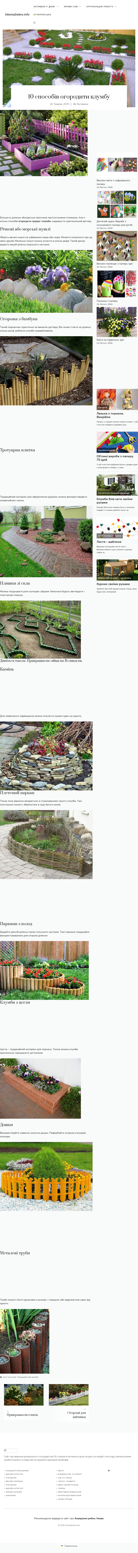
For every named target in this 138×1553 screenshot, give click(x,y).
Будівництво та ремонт (70, 1474)
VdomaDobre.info (72, 1525)
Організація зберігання (69, 1496)
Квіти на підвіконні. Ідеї (110, 339)
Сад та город (65, 1478)
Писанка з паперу (107, 301)
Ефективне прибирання (69, 1492)
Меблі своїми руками (68, 1485)
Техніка (61, 1488)
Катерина (82, 104)
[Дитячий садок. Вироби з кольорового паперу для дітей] (117, 205)
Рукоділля (11, 1478)
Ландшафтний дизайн (27, 1377)
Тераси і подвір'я (66, 1481)
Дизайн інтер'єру (14, 1474)
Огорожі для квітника (76, 1415)
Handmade (11, 1496)
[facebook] (109, 1470)
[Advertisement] (46, 196)
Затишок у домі (44, 6)
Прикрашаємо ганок (22, 1415)
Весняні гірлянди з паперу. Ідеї (115, 263)
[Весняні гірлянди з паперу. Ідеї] (117, 246)
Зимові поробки (14, 1492)
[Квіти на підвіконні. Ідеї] (117, 322)
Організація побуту (99, 6)
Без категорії (9, 1377)
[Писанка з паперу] (117, 284)
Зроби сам (71, 6)
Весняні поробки (14, 1481)
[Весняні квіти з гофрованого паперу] (117, 165)
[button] (34, 23)
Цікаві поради (65, 1499)
